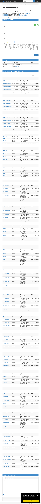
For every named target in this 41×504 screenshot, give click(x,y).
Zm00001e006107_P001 (7, 433)
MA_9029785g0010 (6, 365)
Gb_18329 (4, 235)
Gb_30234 (4, 253)
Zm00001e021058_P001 (7, 447)
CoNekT (3, 503)
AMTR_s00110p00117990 (7, 117)
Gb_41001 (4, 269)
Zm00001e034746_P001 (7, 469)
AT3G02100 (5, 147)
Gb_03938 (4, 228)
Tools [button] (11, 1)
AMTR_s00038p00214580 (7, 77)
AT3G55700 (5, 167)
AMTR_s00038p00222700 (7, 89)
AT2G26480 (5, 143)
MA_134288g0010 (6, 333)
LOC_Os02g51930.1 (6, 281)
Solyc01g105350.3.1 (6, 396)
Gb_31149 (4, 256)
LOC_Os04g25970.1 (6, 301)
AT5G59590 (5, 180)
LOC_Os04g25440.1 (6, 298)
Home (4, 4)
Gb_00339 (4, 220)
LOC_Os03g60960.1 (6, 290)
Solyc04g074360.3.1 (6, 409)
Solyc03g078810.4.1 (6, 403)
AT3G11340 (5, 150)
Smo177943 (5, 376)
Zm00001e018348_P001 (7, 443)
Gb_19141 (4, 242)
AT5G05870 (5, 173)
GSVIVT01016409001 (6, 202)
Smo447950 (5, 390)
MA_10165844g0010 (6, 325)
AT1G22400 (5, 140)
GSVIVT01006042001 (6, 182)
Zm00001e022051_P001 (7, 451)
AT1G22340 (5, 134)
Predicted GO (8, 478)
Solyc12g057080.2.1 (6, 426)
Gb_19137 (4, 238)
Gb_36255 (4, 266)
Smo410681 (5, 379)
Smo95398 (4, 393)
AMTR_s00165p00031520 (7, 126)
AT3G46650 (5, 153)
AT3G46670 (5, 159)
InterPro (13, 478)
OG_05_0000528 (5, 14)
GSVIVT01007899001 (6, 185)
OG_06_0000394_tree (23, 15)
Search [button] (15, 1)
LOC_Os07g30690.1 (6, 312)
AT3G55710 (5, 170)
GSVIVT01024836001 (6, 210)
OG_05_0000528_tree (23, 14)
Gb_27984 (4, 245)
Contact (16, 503)
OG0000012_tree (27, 13)
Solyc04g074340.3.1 (6, 406)
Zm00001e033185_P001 (7, 463)
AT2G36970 (5, 145)
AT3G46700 (5, 162)
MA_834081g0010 (6, 356)
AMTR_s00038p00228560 (7, 100)
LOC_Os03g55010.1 (6, 285)
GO (4, 478)
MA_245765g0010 (6, 343)
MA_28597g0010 (5, 350)
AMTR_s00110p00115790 (7, 112)
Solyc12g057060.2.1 (6, 422)
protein (14, 17)
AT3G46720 (5, 164)
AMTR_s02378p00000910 (7, 131)
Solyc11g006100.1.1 (6, 419)
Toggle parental (5, 494)
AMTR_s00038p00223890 (7, 92)
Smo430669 (5, 385)
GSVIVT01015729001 (6, 195)
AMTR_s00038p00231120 (7, 103)
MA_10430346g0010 (6, 328)
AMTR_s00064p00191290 (7, 106)
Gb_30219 (4, 249)
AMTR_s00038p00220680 (7, 86)
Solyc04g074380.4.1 (6, 412)
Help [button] (37, 1)
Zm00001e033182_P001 (7, 456)
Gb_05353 (4, 231)
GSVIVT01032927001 (6, 217)
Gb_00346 (4, 222)
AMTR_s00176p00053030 (7, 129)
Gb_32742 (4, 263)
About (10, 503)
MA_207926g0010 (6, 339)
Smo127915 (5, 368)
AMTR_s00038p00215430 (7, 80)
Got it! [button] (31, 500)
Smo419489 (5, 382)
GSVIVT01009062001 (6, 191)
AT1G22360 (5, 136)
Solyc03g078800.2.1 (6, 400)
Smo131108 (5, 373)
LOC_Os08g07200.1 (6, 316)
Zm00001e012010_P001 (7, 436)
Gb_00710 (4, 225)
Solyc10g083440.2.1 (6, 416)
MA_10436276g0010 (6, 330)
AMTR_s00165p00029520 (7, 123)
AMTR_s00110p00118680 (7, 120)
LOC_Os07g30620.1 (6, 309)
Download (36, 55)
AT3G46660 (5, 156)
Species (7, 1)
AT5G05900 (5, 175)
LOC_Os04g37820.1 (6, 305)
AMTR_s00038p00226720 (7, 97)
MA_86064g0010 (5, 359)
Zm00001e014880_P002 (7, 440)
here (10, 55)
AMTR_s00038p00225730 (7, 94)
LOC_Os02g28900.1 (6, 273)
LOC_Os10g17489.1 (6, 322)
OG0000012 (10, 13)
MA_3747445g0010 (6, 352)
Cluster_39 (17, 66)
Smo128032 (5, 370)
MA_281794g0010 (6, 346)
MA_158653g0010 (6, 336)
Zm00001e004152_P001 (7, 429)
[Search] (34, 1)
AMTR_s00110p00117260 (7, 114)
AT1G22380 (5, 138)
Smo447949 (5, 387)
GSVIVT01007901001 (6, 188)
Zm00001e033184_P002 (7, 459)
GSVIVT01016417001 (6, 206)
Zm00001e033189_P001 (7, 466)
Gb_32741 (4, 259)
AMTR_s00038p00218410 (7, 83)
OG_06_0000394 (5, 15)
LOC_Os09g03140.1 (6, 319)
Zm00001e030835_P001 (7, 453)
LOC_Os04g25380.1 (6, 294)
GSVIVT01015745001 (6, 199)
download (10, 17)
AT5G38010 (5, 178)
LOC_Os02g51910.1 (6, 277)
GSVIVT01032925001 (6, 214)
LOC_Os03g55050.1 (6, 287)
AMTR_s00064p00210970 (7, 109)
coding (8, 17)
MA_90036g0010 (5, 362)
